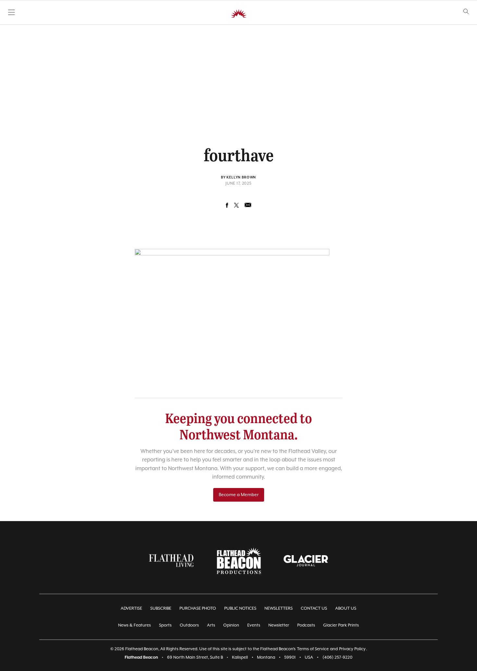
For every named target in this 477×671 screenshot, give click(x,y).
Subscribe (160, 608)
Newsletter (278, 625)
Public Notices (240, 608)
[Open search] (466, 11)
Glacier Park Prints (341, 625)
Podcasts (306, 625)
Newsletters (278, 608)
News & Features (134, 625)
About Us (345, 608)
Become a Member (239, 494)
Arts (211, 625)
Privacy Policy (352, 649)
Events (253, 625)
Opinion (231, 625)
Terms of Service (313, 649)
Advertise (131, 608)
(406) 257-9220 (337, 657)
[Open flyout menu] (11, 12)
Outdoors (189, 625)
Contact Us (314, 608)
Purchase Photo (197, 608)
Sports (165, 625)
